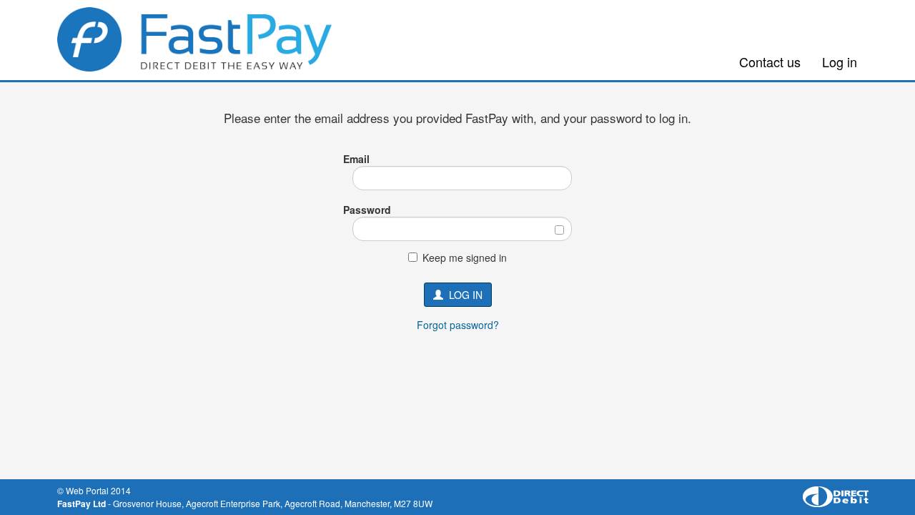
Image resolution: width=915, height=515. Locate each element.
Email (356, 159)
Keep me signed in (464, 257)
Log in (839, 61)
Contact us (770, 61)
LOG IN (463, 295)
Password (367, 209)
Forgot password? (458, 325)
